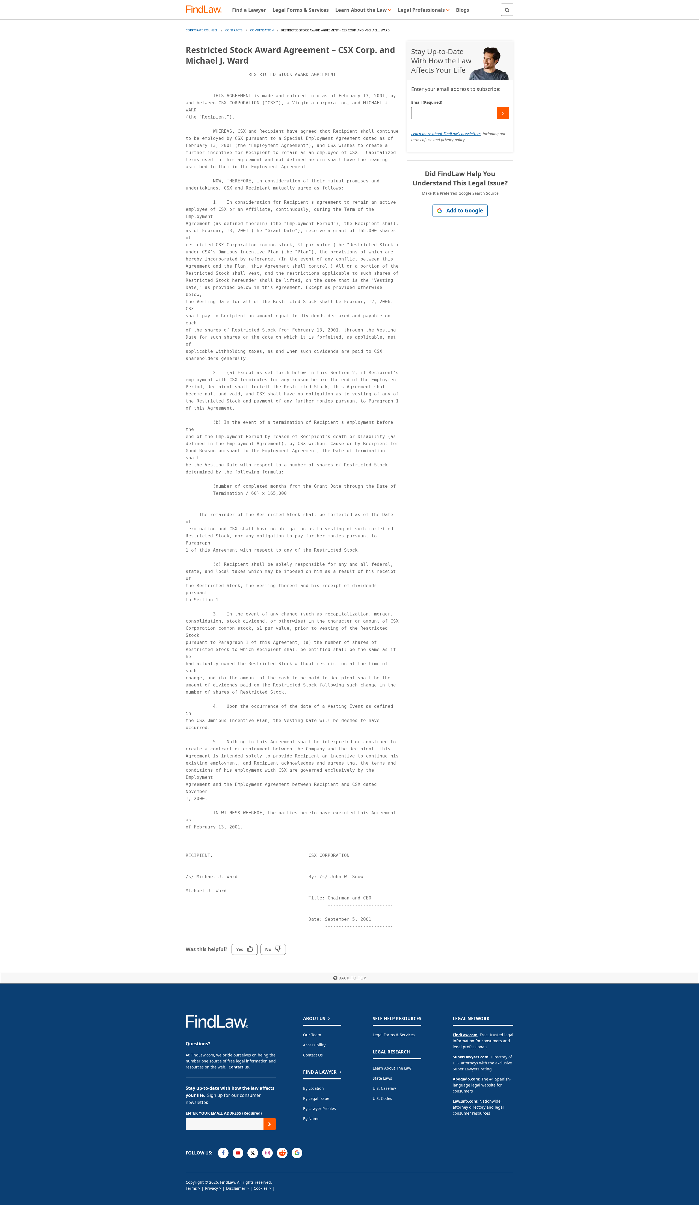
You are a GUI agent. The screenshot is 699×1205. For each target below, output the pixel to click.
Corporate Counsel (202, 30)
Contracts (233, 30)
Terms (191, 1188)
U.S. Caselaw (384, 1088)
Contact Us (313, 1055)
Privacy (211, 1188)
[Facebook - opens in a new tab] (223, 1153)
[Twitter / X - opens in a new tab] (252, 1153)
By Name (311, 1118)
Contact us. (239, 1067)
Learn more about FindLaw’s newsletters (446, 133)
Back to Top (352, 978)
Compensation (262, 30)
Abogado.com (466, 1079)
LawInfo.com (465, 1101)
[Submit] (503, 113)
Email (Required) (426, 102)
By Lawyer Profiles (319, 1108)
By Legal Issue (316, 1098)
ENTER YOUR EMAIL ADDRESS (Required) (224, 1113)
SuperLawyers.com (470, 1056)
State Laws (382, 1078)
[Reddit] (282, 1153)
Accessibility (314, 1044)
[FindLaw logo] (206, 9)
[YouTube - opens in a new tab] (238, 1153)
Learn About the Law (392, 1068)
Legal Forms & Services (394, 1034)
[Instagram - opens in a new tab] (267, 1153)
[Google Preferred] (297, 1153)
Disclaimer (235, 1188)
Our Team (312, 1034)
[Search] (507, 10)
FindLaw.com (465, 1034)
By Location (313, 1088)
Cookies (261, 1188)
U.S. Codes (382, 1098)
